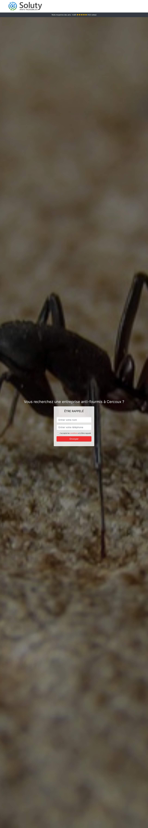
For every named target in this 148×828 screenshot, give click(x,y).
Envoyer (74, 439)
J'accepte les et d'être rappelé (75, 433)
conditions (74, 433)
